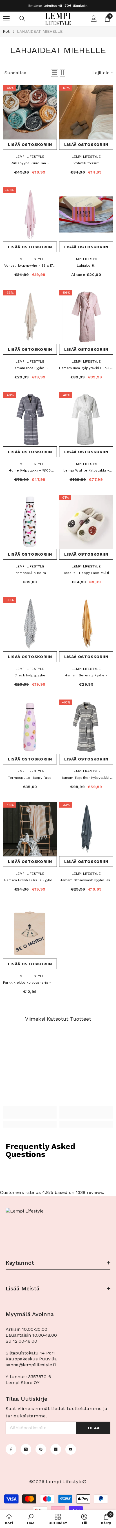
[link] (30, 1115)
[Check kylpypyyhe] (30, 624)
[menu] (6, 18)
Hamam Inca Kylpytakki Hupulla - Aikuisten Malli (86, 368)
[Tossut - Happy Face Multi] (86, 522)
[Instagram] (26, 1449)
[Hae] (22, 18)
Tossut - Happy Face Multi (86, 573)
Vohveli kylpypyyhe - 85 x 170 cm (29, 266)
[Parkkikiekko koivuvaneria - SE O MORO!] (30, 931)
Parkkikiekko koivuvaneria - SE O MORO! (30, 983)
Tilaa (93, 1428)
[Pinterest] (40, 1449)
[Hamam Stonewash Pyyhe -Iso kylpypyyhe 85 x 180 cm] (86, 829)
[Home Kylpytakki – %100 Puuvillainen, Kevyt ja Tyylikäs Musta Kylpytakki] (30, 419)
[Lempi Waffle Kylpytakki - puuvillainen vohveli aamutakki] (86, 419)
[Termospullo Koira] (30, 522)
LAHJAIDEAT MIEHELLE (40, 31)
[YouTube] (70, 1449)
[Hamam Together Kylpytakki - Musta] (86, 727)
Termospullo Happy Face (30, 778)
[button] (54, 72)
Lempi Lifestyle (29, 157)
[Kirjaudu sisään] (94, 19)
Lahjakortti (86, 266)
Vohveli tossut (86, 163)
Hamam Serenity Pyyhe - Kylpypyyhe (86, 675)
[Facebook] (11, 1449)
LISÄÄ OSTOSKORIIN (30, 144)
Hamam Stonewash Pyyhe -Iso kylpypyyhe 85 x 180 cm (86, 880)
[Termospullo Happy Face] (30, 727)
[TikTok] (55, 1449)
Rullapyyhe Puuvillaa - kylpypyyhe (30, 163)
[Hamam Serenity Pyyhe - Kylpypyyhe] (86, 624)
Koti (6, 31)
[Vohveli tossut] (86, 112)
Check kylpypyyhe (30, 675)
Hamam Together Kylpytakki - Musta (86, 778)
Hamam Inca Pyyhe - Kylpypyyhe (29, 368)
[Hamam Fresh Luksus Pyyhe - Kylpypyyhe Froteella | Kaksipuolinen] (30, 829)
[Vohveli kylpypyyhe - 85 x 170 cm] (30, 214)
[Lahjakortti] (86, 214)
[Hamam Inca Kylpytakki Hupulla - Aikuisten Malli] (86, 317)
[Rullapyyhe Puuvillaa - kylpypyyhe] (30, 112)
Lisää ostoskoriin (30, 349)
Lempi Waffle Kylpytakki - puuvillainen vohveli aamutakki (86, 470)
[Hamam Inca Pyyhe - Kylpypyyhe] (30, 317)
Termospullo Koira (30, 573)
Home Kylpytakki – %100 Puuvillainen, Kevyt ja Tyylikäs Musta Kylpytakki (30, 470)
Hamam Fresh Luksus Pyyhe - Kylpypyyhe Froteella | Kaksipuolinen (29, 880)
